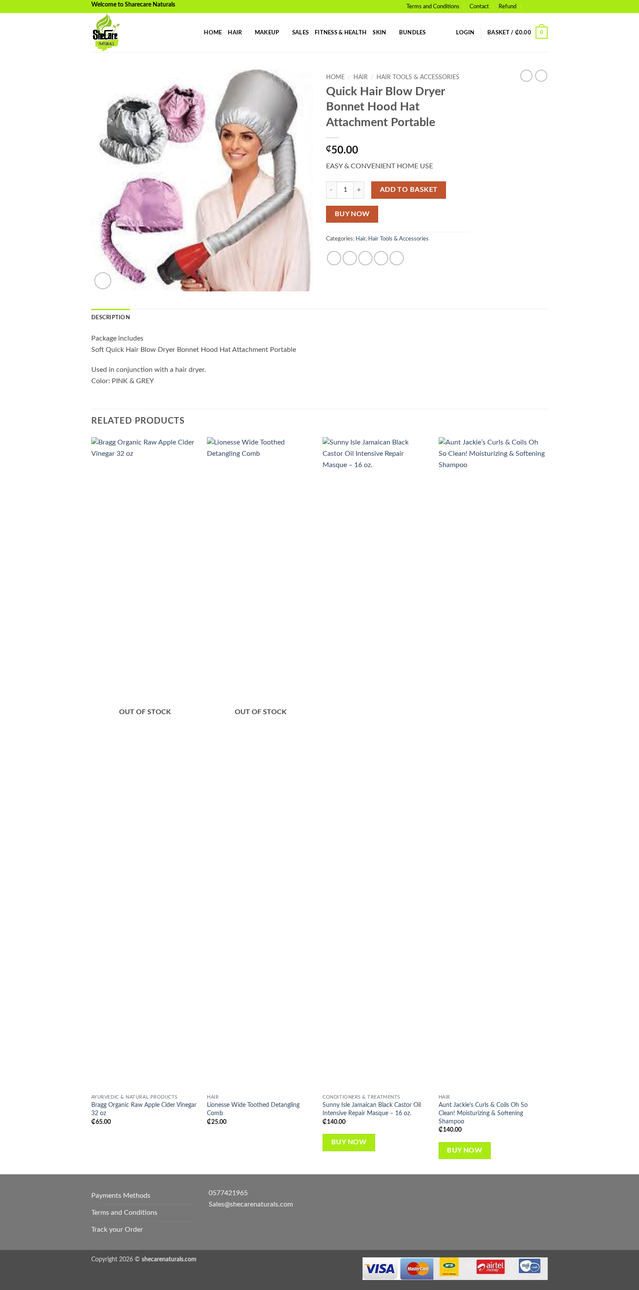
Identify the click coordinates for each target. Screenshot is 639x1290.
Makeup (267, 32)
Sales (300, 32)
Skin (379, 32)
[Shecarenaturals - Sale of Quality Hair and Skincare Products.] (134, 32)
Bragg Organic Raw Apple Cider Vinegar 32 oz (143, 1109)
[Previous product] (541, 76)
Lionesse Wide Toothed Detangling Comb (253, 1109)
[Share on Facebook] (334, 258)
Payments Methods (120, 1195)
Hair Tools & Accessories (417, 77)
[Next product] (526, 76)
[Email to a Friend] (365, 258)
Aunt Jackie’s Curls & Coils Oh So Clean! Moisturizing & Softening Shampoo (483, 1113)
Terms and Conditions (432, 6)
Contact (479, 6)
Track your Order (117, 1229)
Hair (235, 32)
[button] (465, 32)
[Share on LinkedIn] (396, 258)
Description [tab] (110, 317)
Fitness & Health (340, 32)
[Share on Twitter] (350, 258)
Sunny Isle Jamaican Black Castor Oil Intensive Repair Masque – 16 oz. (372, 1109)
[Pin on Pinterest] (381, 258)
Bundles (412, 32)
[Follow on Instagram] (543, 6)
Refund (507, 6)
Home (213, 32)
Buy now (352, 214)
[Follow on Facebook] (535, 6)
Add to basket (409, 190)
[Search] (194, 32)
